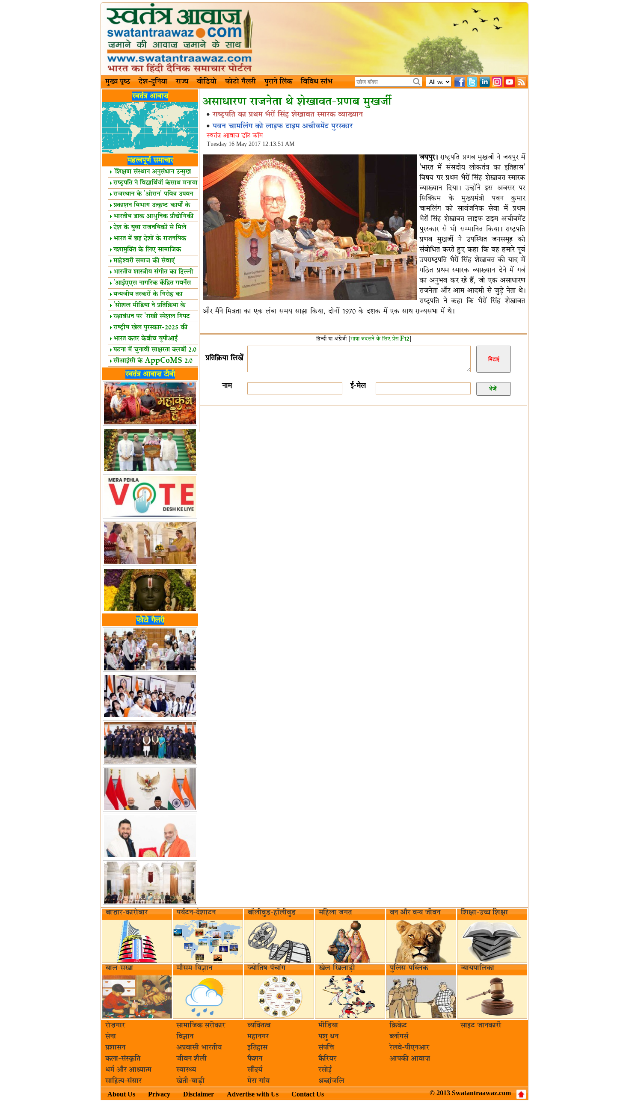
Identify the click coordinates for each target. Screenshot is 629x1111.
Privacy (159, 1094)
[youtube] (509, 82)
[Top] (521, 1094)
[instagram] (497, 82)
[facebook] (459, 82)
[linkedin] (484, 82)
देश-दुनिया (153, 81)
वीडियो (207, 81)
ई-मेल (358, 385)
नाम (227, 385)
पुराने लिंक (278, 81)
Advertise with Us (253, 1094)
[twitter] (472, 82)
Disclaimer (198, 1094)
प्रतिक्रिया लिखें (224, 357)
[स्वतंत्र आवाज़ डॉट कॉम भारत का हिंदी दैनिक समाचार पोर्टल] (314, 39)
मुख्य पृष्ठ (117, 81)
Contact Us (307, 1094)
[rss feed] (521, 82)
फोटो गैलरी (240, 81)
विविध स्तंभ (316, 81)
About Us (121, 1094)
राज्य (182, 81)
